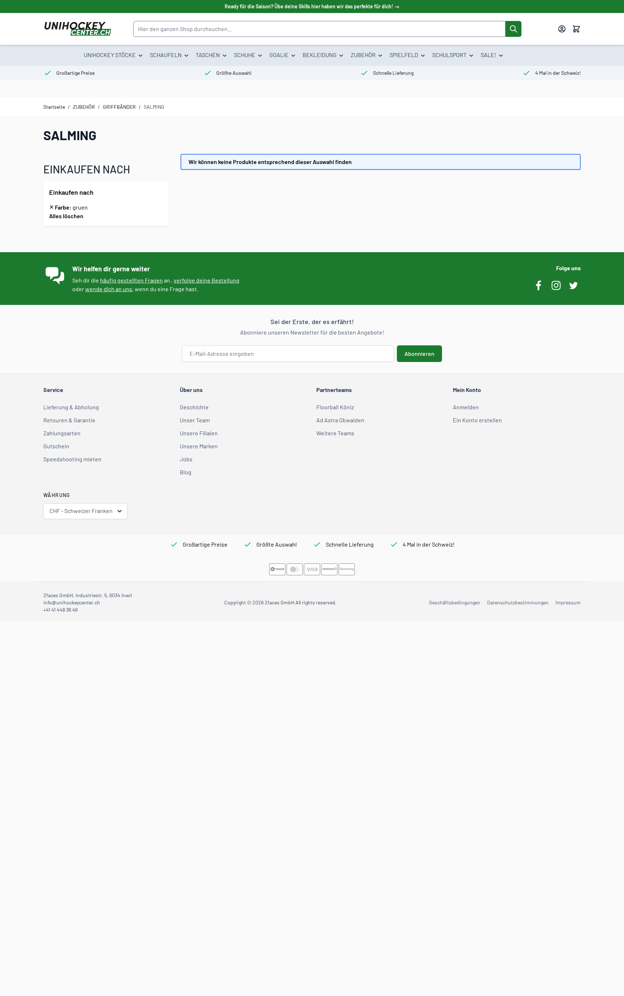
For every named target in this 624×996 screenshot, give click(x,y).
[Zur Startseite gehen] (77, 28)
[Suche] (513, 29)
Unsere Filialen (199, 433)
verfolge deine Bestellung (206, 280)
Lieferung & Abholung (71, 407)
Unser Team (195, 420)
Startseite (54, 107)
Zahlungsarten (62, 433)
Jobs (186, 459)
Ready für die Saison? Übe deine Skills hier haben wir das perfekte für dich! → (312, 6)
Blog (185, 472)
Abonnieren (419, 353)
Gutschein (56, 446)
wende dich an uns (108, 288)
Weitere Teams (335, 433)
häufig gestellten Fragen (131, 280)
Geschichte (194, 407)
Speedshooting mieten (72, 459)
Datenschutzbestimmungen (518, 602)
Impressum (568, 602)
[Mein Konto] (562, 29)
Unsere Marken (199, 446)
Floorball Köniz (335, 407)
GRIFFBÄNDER (119, 107)
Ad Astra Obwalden (340, 420)
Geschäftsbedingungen (454, 602)
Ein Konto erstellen (477, 420)
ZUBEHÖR (84, 107)
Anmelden (466, 407)
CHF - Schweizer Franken (81, 510)
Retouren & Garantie (69, 420)
